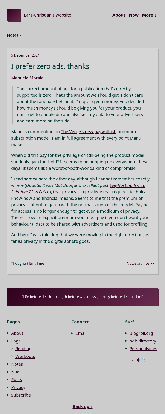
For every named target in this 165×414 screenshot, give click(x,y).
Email (81, 333)
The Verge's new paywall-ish (88, 131)
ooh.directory (143, 341)
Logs (16, 341)
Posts (16, 379)
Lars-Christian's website (47, 15)
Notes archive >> (140, 263)
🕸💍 (141, 360)
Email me (36, 263)
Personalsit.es (143, 348)
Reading (23, 348)
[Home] (13, 15)
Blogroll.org (141, 333)
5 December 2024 (25, 55)
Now (134, 15)
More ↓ (149, 15)
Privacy (18, 387)
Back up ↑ (83, 406)
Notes (13, 35)
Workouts (25, 356)
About (118, 15)
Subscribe (21, 395)
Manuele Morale (27, 78)
